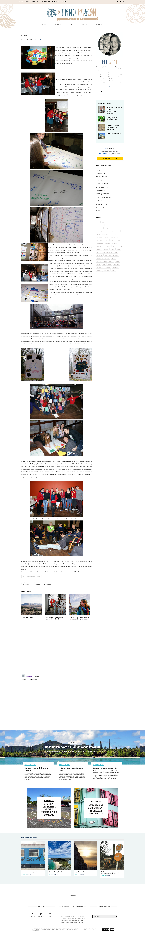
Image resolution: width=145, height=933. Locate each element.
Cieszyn (107, 228)
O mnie (27, 1)
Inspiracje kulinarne (102, 194)
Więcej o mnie (109, 86)
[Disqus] (56, 650)
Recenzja (99, 200)
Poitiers (106, 249)
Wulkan (108, 267)
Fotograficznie (101, 190)
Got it (111, 929)
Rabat (115, 252)
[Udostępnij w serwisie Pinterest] (40, 39)
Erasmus (113, 228)
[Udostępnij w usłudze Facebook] (38, 39)
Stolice (107, 258)
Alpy (103, 222)
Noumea (108, 246)
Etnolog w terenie (102, 183)
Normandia (100, 246)
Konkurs (113, 234)
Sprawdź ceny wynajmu (110, 158)
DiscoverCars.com (104, 153)
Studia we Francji (101, 204)
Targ (104, 264)
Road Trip (115, 255)
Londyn (106, 240)
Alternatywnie (31, 576)
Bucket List (35, 1)
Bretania (99, 228)
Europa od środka (102, 187)
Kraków (106, 237)
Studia (113, 258)
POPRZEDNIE (25, 723)
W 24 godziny (100, 207)
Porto (112, 249)
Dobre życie (100, 180)
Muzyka (114, 243)
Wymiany (115, 267)
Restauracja (108, 255)
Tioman (109, 264)
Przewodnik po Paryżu (103, 197)
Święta (113, 270)
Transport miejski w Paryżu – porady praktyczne (113, 127)
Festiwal (107, 231)
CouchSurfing (100, 173)
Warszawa (116, 264)
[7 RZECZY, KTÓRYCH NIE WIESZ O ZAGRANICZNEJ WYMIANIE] (49, 827)
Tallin (98, 264)
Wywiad (99, 270)
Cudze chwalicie (101, 177)
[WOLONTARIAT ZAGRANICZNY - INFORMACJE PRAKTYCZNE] (96, 827)
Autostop (99, 170)
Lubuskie (113, 240)
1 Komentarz (47, 39)
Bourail (114, 225)
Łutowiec (106, 270)
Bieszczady (100, 225)
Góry (98, 234)
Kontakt (65, 1)
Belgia (39, 576)
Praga (118, 249)
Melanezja (100, 243)
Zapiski (98, 211)
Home (21, 1)
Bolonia (108, 225)
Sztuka (117, 261)
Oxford (114, 246)
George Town (115, 231)
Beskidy (114, 222)
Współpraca (46, 1)
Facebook (37, 584)
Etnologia (100, 231)
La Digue (99, 240)
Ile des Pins (105, 234)
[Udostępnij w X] (36, 39)
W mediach (55, 1)
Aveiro (108, 222)
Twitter (27, 584)
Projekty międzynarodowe (104, 252)
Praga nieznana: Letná (114, 134)
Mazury (120, 240)
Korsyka (99, 237)
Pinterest (48, 584)
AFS (23, 576)
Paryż (120, 246)
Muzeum (107, 243)
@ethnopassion (72, 895)
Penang (99, 249)
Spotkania (100, 258)
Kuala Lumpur (114, 237)
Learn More (105, 929)
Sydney (111, 261)
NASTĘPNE (90, 723)
